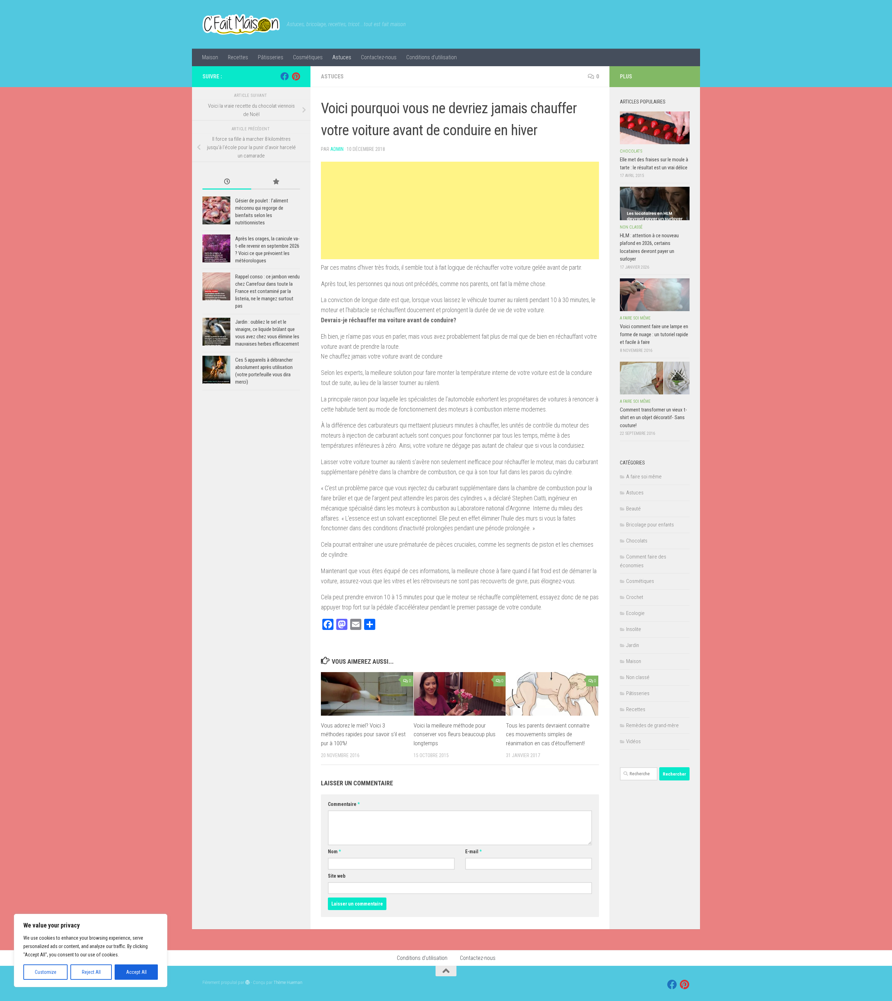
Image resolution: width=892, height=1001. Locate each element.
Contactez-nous (379, 57)
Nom (334, 851)
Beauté (633, 509)
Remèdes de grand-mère (652, 725)
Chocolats (631, 151)
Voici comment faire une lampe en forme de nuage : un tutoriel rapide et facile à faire (654, 334)
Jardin (632, 645)
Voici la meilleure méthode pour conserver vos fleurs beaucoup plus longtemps (454, 734)
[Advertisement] (460, 210)
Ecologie (635, 613)
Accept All (136, 972)
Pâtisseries (270, 57)
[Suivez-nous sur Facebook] (284, 76)
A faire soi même (635, 318)
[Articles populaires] (275, 182)
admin (337, 149)
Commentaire (344, 804)
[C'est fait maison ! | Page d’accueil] (241, 24)
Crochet (634, 597)
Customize (45, 972)
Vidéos (633, 741)
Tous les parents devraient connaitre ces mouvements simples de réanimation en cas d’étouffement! (548, 734)
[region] (90, 950)
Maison (210, 57)
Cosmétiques (308, 57)
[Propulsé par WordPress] (247, 982)
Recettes (238, 57)
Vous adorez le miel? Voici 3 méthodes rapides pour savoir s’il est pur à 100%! (363, 734)
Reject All (91, 972)
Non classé (631, 227)
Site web (336, 876)
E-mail (473, 851)
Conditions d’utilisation (431, 57)
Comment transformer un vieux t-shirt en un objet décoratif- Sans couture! (653, 418)
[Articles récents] (226, 182)
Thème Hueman (288, 982)
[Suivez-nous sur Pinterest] (296, 76)
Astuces (341, 57)
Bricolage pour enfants (650, 525)
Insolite (633, 629)
